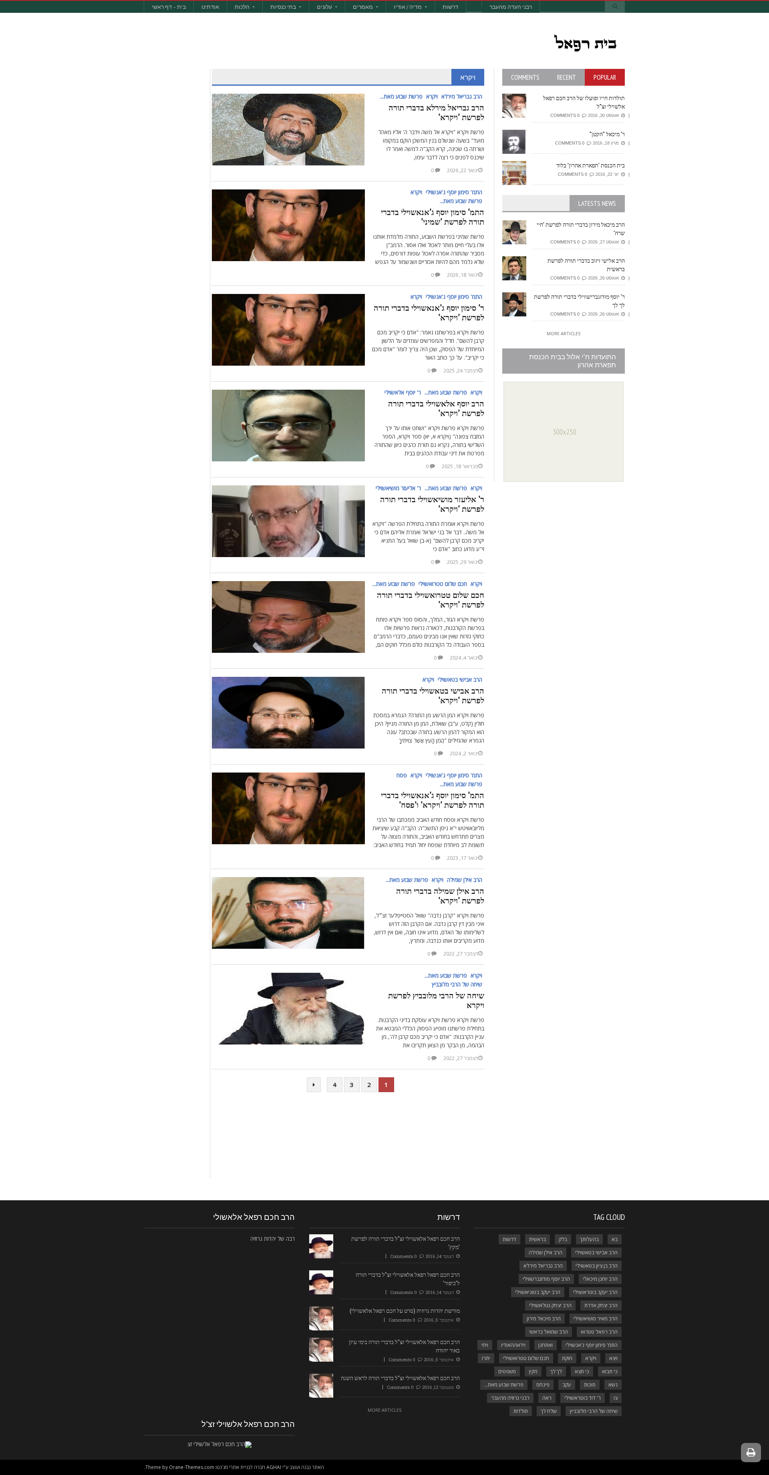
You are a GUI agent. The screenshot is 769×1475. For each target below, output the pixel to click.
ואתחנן (545, 1344)
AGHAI (273, 1467)
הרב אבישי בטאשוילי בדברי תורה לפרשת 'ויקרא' (433, 695)
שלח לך (549, 1411)
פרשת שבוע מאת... (503, 1384)
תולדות (520, 1411)
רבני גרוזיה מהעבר (510, 1397)
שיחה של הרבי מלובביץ (594, 1411)
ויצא (613, 1358)
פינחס (543, 1384)
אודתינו (210, 6)
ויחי (484, 1344)
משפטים (507, 1371)
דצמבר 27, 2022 (460, 953)
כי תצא (582, 1371)
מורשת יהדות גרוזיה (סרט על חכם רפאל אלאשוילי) (405, 1310)
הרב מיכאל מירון (544, 1318)
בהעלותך (589, 1239)
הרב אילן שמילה (545, 1252)
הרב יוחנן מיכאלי (600, 1278)
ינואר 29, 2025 (462, 561)
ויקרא (590, 1358)
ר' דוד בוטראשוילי (582, 1397)
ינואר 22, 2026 (462, 170)
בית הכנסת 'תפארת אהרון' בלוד (590, 165)
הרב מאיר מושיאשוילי (596, 1318)
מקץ (533, 1371)
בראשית (537, 1239)
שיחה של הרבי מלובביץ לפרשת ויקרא (436, 1000)
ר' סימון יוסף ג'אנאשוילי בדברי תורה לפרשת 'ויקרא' (429, 312)
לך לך (556, 1371)
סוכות (590, 1384)
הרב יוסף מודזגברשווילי (546, 1278)
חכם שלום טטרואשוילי (526, 1358)
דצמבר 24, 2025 (460, 370)
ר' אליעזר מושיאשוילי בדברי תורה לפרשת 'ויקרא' (432, 504)
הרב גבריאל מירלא (543, 1265)
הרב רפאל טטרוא (599, 1331)
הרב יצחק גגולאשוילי (550, 1305)
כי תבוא (610, 1371)
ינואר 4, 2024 (463, 657)
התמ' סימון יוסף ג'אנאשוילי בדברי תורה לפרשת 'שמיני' (432, 217)
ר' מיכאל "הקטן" (607, 134)
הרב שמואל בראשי (548, 1331)
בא (615, 1239)
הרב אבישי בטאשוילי (596, 1252)
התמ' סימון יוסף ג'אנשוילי (592, 1344)
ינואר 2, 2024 (463, 753)
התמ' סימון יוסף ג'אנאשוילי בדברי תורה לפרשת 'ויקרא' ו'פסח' (432, 800)
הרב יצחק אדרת (601, 1305)
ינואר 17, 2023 (462, 857)
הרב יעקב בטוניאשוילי (537, 1292)
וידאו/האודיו (513, 1344)
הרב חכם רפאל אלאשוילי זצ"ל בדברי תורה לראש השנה (400, 1378)
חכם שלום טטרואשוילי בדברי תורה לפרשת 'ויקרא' (430, 600)
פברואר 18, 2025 (459, 466)
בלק (563, 1239)
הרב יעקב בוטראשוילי (595, 1292)
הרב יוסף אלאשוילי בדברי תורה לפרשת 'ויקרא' (436, 408)
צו (616, 1397)
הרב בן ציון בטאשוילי (597, 1265)
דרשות (450, 6)
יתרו (486, 1358)
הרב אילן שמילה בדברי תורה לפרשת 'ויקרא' (440, 895)
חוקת (567, 1358)
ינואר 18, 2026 (462, 274)
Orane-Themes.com (191, 1467)
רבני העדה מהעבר (510, 6)
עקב (566, 1384)
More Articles (563, 333)
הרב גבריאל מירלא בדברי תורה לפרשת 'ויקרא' (436, 112)
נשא (613, 1384)
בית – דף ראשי (169, 6)
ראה (547, 1397)
